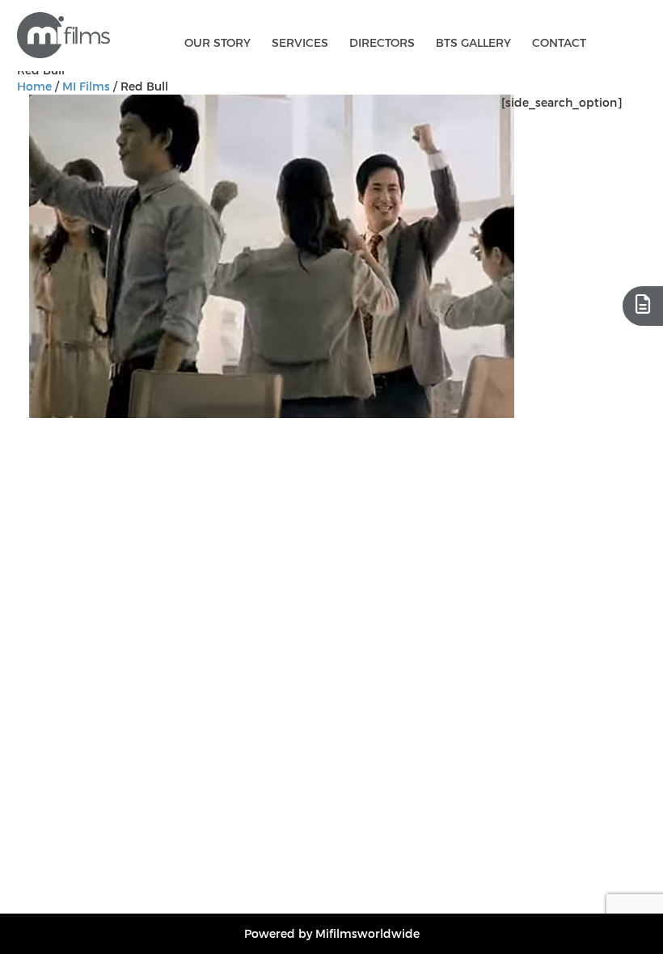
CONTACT (559, 42)
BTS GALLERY (473, 42)
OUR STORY (217, 42)
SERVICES (300, 42)
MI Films (86, 86)
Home (34, 86)
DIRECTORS (382, 42)
